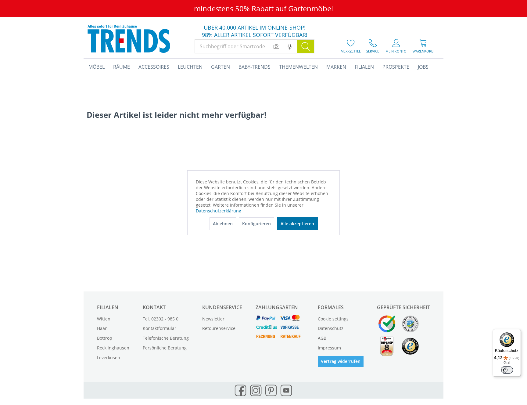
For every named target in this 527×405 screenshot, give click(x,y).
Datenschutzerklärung (218, 211)
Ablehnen (223, 223)
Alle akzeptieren (297, 223)
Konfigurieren (256, 223)
